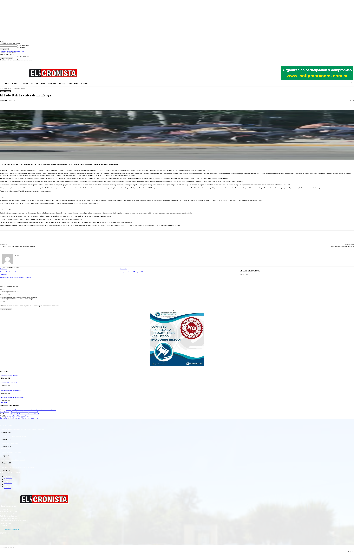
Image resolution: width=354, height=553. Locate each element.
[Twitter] (350, 62)
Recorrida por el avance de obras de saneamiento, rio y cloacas (15, 277)
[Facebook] (345, 62)
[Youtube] (353, 62)
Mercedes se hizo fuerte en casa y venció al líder (14, 436)
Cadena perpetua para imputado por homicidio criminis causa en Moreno (31, 410)
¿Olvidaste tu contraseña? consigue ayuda (12, 51)
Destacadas (8, 91)
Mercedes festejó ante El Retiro (9, 443)
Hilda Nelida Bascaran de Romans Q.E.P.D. (24, 414)
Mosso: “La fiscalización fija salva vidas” (24, 412)
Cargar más (3, 402)
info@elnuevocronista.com (12, 529)
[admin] (1, 101)
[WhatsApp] (37, 105)
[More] (43, 105)
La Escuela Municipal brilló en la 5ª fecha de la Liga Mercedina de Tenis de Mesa (22, 429)
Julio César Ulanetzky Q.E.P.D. (9, 375)
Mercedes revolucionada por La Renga (342, 246)
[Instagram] (348, 62)
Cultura (5, 88)
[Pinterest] (30, 105)
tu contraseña (21, 47)
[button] (352, 83)
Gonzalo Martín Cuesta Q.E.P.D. (9, 382)
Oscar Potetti (4, 412)
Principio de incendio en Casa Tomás (9, 271)
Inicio (1, 88)
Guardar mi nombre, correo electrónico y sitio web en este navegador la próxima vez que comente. (30, 306)
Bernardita (3, 418)
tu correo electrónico (23, 56)
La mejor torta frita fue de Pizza (18, 416)
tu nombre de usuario (23, 45)
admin (5, 100)
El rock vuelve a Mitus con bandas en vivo (24, 418)
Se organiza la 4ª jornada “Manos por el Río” (131, 271)
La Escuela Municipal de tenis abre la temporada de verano (17, 246)
